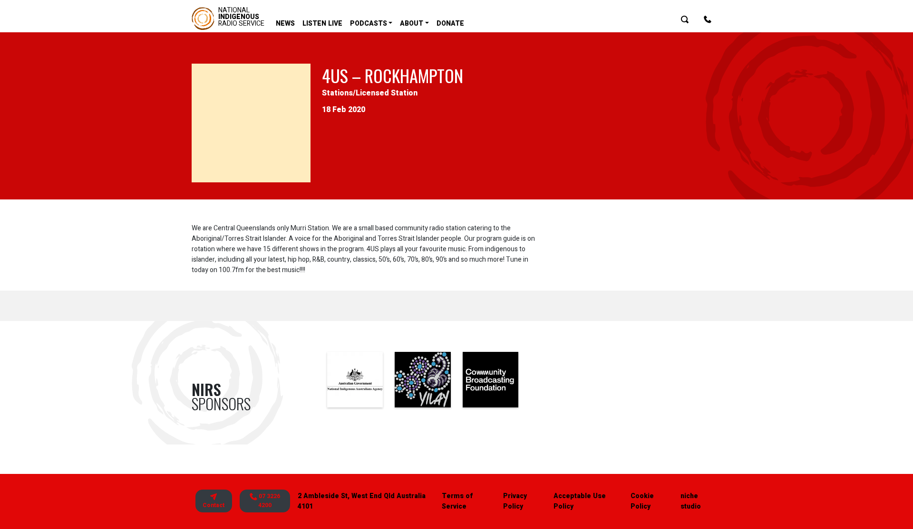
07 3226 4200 (268, 501)
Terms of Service (457, 501)
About (411, 23)
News (285, 23)
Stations (337, 93)
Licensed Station (387, 93)
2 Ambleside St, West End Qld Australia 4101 (362, 501)
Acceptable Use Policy (580, 501)
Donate (450, 23)
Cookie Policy (642, 501)
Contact (213, 505)
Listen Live (322, 23)
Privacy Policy (515, 501)
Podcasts (368, 23)
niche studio (690, 501)
